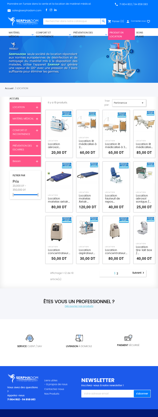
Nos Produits (51, 394)
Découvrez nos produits (79, 306)
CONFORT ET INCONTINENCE (45, 34)
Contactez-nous (54, 389)
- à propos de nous (55, 384)
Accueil (14, 98)
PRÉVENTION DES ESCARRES (83, 34)
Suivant (138, 273)
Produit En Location (116, 34)
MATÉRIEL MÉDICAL (14, 34)
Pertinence (129, 103)
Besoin (17, 161)
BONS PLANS (140, 34)
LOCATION (19, 107)
